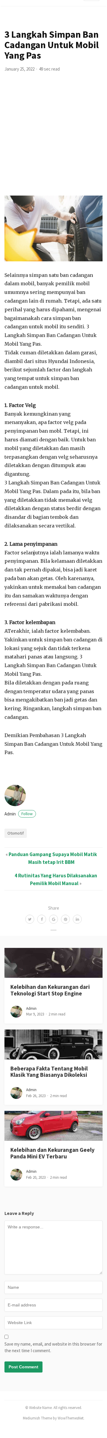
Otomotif (15, 833)
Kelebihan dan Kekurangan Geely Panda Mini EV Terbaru (52, 1153)
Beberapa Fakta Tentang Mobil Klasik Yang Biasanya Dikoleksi (49, 1071)
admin (18, 814)
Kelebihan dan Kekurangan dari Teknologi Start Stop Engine (50, 990)
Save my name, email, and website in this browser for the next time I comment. (53, 1347)
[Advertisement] (53, 139)
